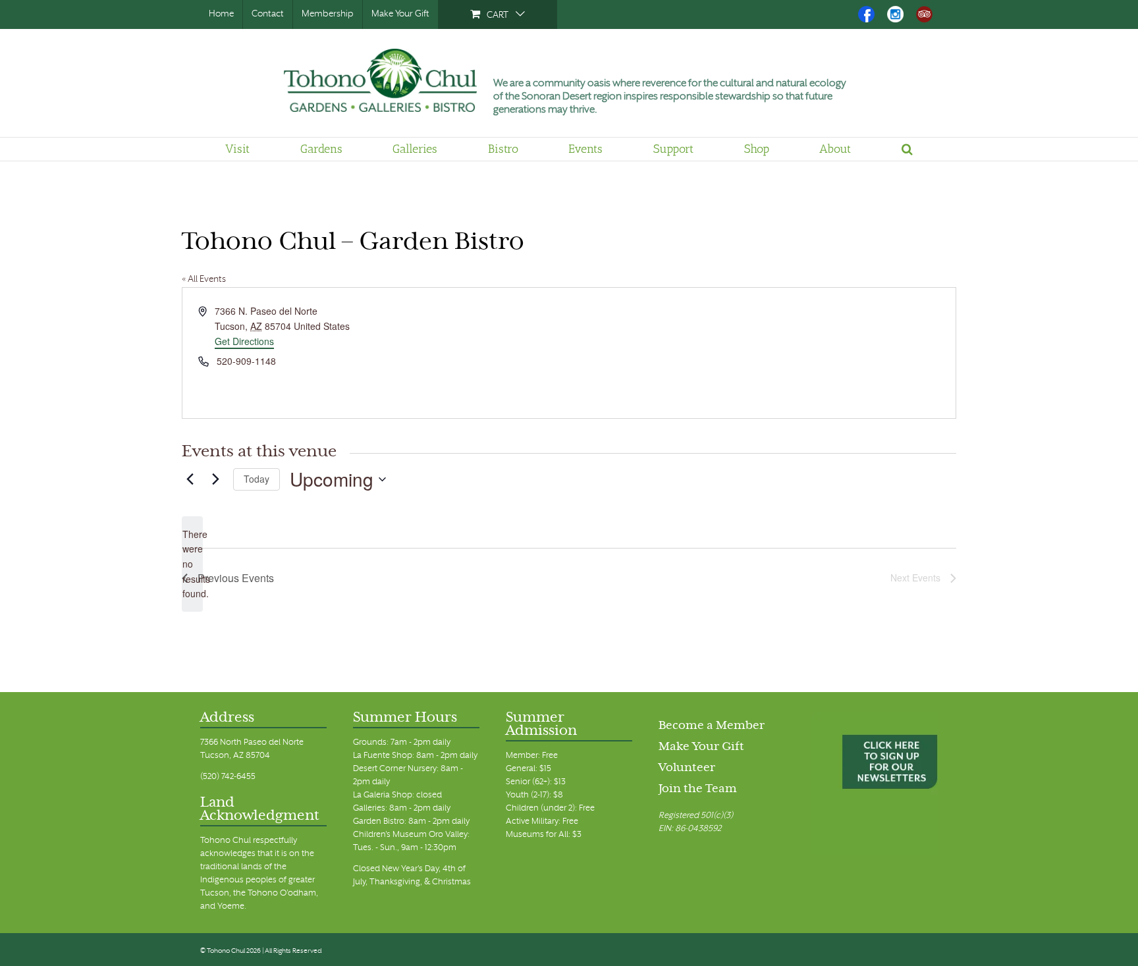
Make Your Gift (400, 14)
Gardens (321, 149)
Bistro (503, 149)
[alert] (192, 564)
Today (256, 478)
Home (221, 14)
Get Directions (244, 341)
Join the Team (698, 789)
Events (585, 149)
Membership (328, 14)
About (835, 149)
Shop (756, 149)
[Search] (907, 149)
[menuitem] (497, 14)
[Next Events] (215, 479)
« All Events (204, 279)
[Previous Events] (190, 479)
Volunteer (687, 768)
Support (673, 149)
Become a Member (712, 726)
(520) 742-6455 (228, 777)
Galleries (415, 149)
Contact (268, 14)
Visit (237, 149)
